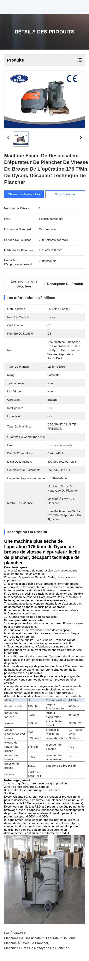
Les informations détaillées (24, 284)
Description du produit (65, 284)
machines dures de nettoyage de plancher (36, 948)
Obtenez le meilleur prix (24, 194)
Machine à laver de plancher (26, 943)
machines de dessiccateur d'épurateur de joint (39, 938)
